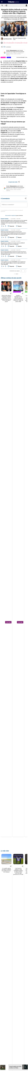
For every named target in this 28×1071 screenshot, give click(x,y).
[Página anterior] (22, 274)
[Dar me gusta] (2, 226)
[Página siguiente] (25, 274)
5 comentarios (8, 46)
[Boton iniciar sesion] (26, 5)
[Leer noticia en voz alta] (2, 43)
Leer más (8, 622)
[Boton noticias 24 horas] (6, 5)
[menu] (2, 2)
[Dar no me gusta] (5, 226)
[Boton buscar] (2, 5)
